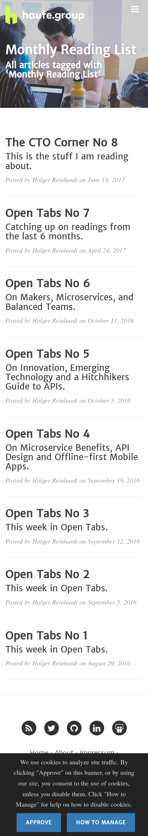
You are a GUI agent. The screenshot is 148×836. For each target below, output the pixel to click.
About (64, 753)
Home (39, 753)
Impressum (97, 753)
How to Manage (101, 822)
